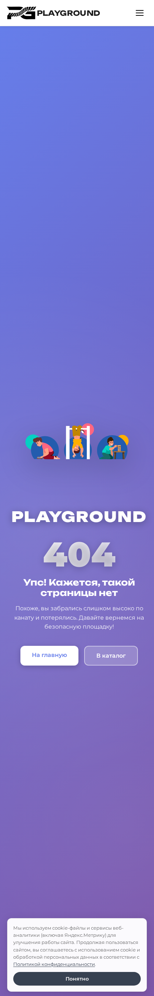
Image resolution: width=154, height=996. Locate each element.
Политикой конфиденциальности (54, 964)
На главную (49, 655)
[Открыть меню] (139, 13)
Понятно (77, 979)
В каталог (111, 655)
